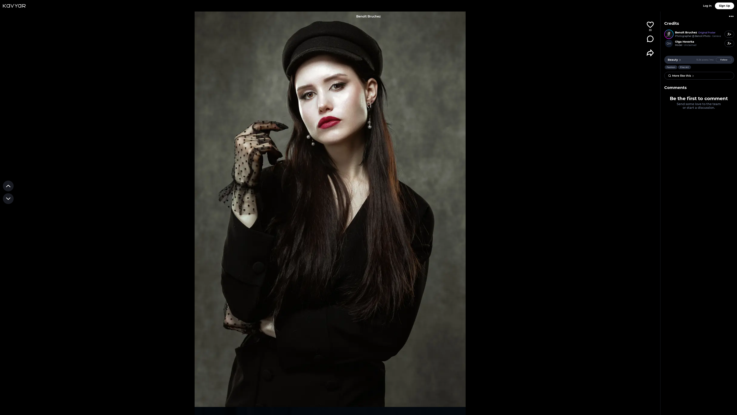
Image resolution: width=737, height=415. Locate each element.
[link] (694, 34)
